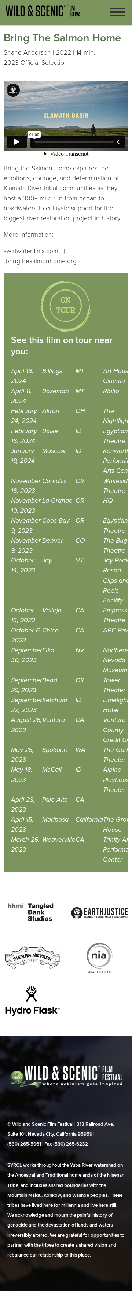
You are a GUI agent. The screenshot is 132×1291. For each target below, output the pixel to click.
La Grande (57, 501)
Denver (52, 541)
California (89, 819)
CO (80, 541)
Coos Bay (56, 520)
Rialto (111, 391)
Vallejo (52, 610)
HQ (108, 501)
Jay (47, 560)
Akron (50, 411)
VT (80, 560)
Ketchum (54, 700)
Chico (50, 630)
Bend (49, 680)
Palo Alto (55, 800)
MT (80, 371)
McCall (52, 770)
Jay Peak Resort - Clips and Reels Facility (116, 580)
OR (80, 481)
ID (78, 431)
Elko (48, 650)
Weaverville (59, 840)
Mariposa (55, 819)
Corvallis (54, 481)
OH (80, 411)
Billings (52, 371)
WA (80, 750)
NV (80, 650)
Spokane (54, 750)
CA (80, 610)
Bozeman (55, 391)
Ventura (53, 720)
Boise (50, 431)
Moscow (54, 451)
